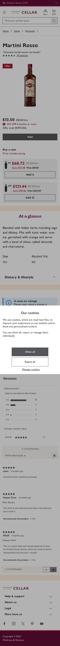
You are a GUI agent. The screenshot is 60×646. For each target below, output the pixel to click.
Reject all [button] (30, 361)
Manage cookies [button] (31, 369)
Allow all (30, 351)
